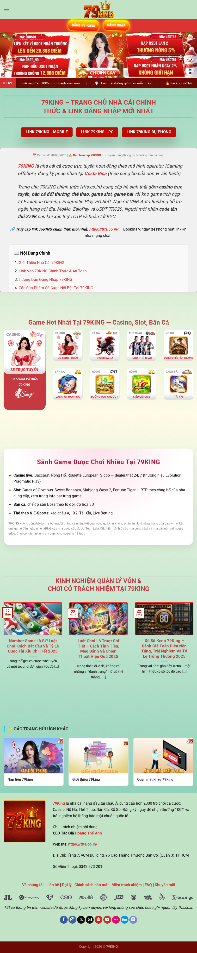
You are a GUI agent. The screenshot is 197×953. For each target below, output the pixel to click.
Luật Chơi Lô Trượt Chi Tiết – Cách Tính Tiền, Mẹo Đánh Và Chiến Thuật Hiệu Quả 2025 (98, 649)
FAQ (148, 885)
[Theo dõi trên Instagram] (72, 920)
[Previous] (10, 55)
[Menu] (6, 9)
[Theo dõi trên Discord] (133, 920)
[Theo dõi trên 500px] (125, 920)
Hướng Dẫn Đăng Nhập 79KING (45, 279)
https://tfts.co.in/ (103, 229)
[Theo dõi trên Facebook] (64, 920)
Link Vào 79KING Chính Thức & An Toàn (53, 271)
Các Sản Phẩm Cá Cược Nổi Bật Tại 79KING (56, 288)
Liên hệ (52, 885)
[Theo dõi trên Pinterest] (99, 920)
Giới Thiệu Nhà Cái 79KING (41, 262)
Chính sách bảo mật (91, 885)
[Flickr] (116, 920)
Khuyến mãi (165, 885)
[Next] (187, 55)
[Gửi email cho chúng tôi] (90, 920)
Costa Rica (95, 173)
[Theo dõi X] (81, 920)
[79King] (98, 9)
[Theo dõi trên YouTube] (107, 920)
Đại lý (67, 885)
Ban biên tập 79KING (87, 155)
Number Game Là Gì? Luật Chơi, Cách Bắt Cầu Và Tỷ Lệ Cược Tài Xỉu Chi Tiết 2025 (33, 646)
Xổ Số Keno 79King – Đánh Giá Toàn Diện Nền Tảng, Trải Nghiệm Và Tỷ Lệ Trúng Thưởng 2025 (164, 649)
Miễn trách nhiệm (126, 885)
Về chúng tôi (32, 885)
